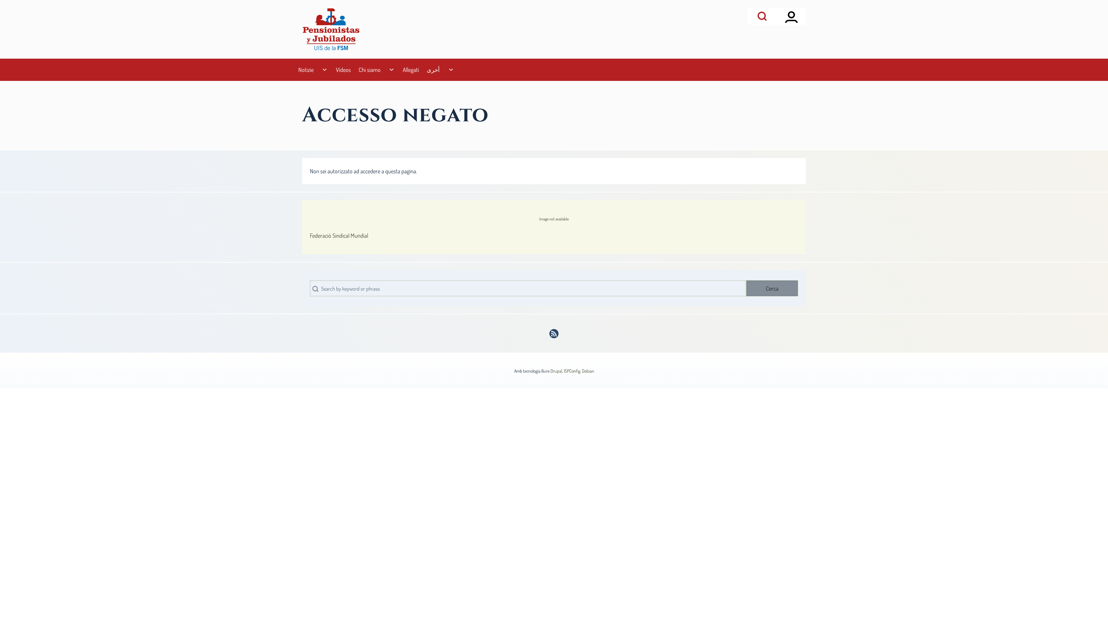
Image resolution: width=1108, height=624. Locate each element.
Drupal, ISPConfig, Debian (572, 371)
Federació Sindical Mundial (339, 235)
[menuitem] (305, 70)
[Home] (331, 29)
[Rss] (554, 334)
